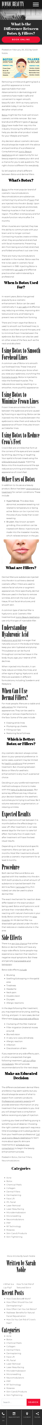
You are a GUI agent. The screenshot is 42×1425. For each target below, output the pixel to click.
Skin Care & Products (16, 1233)
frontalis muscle (10, 377)
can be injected (26, 511)
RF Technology (13, 1226)
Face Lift (10, 1199)
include (23, 970)
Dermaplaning (13, 1195)
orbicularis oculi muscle (13, 462)
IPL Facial (11, 1202)
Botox (4, 115)
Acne (8, 1178)
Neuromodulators (10, 1161)
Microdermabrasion (16, 1212)
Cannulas (20, 887)
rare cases (18, 1038)
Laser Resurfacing (15, 1209)
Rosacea (10, 1230)
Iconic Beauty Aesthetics (27, 617)
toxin (31, 200)
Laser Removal (13, 1205)
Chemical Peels (13, 1185)
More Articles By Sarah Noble (21, 1256)
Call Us (3, 1419)
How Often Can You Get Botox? (21, 1309)
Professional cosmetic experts (16, 1101)
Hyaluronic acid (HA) (11, 640)
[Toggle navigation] (36, 4)
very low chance (19, 944)
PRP (8, 1223)
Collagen (10, 1188)
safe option (7, 707)
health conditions (13, 763)
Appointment (14, 1417)
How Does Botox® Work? (18, 1299)
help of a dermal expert (21, 790)
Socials (37, 1417)
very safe (19, 270)
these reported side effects (25, 1019)
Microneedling (13, 1216)
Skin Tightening (14, 1237)
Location (27, 1417)
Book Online (21, 39)
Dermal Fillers (25, 1157)
